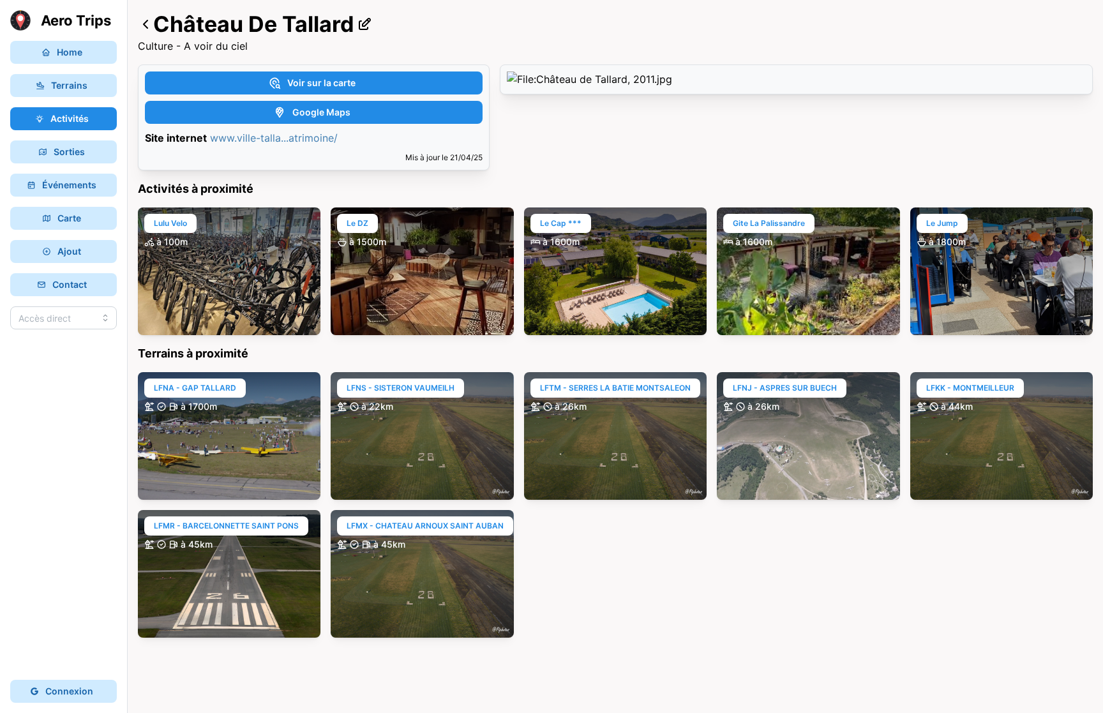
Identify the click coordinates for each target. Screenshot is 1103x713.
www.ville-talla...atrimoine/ (274, 137)
